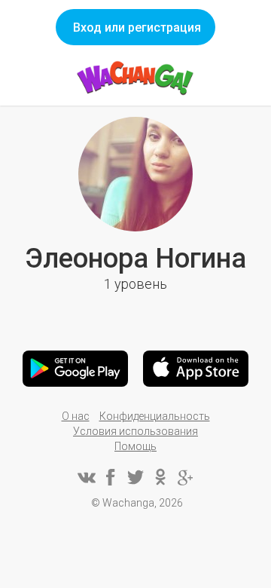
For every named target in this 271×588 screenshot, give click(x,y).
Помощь (135, 446)
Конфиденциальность (154, 416)
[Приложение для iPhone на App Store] (195, 369)
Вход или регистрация (137, 27)
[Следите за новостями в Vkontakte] (86, 477)
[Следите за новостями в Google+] (185, 477)
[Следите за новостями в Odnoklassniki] (160, 477)
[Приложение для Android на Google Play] (75, 369)
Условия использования (135, 431)
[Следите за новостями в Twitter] (135, 477)
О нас (76, 416)
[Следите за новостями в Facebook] (110, 477)
